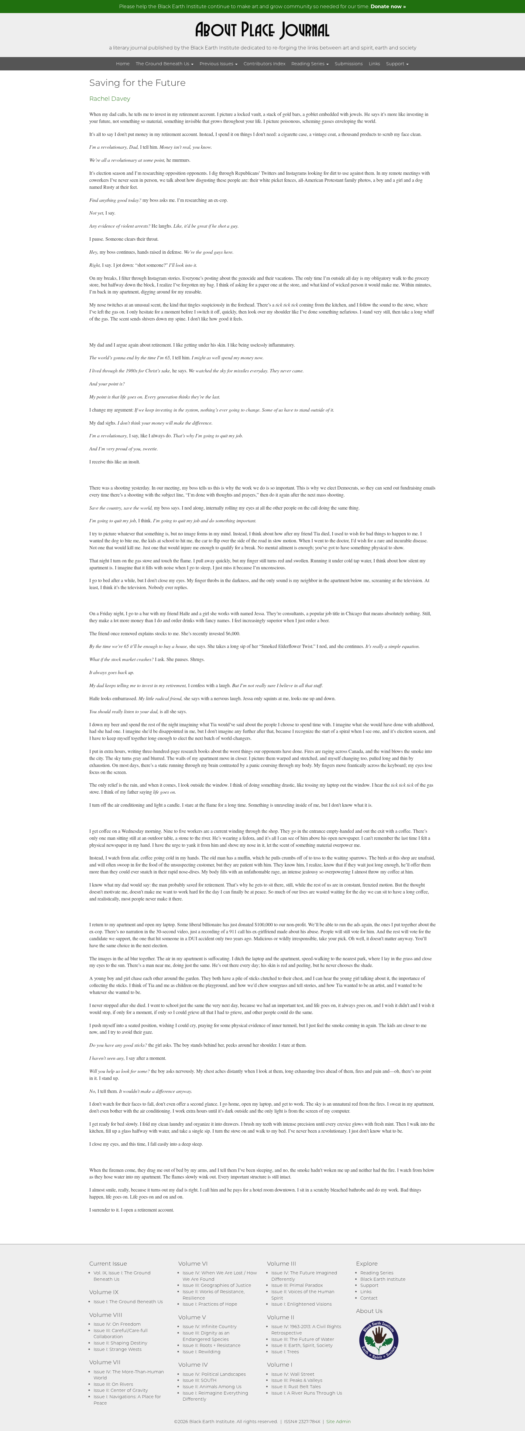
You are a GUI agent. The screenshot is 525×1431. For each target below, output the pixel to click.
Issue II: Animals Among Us (212, 1386)
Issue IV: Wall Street (292, 1374)
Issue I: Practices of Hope (210, 1304)
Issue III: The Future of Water (302, 1339)
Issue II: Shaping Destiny (120, 1343)
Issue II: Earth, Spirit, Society (302, 1345)
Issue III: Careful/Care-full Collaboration (121, 1334)
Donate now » (388, 6)
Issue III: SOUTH (200, 1380)
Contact (369, 1298)
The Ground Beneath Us (163, 63)
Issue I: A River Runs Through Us (306, 1393)
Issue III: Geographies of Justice (217, 1285)
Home (123, 63)
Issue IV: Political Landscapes (214, 1374)
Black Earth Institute (383, 1279)
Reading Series (308, 63)
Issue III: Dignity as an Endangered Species (206, 1336)
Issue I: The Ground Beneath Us (128, 1301)
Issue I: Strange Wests (118, 1349)
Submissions (349, 63)
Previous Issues (217, 63)
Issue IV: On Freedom (117, 1324)
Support (396, 63)
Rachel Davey (109, 98)
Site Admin (338, 1421)
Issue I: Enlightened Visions (301, 1304)
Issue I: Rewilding (202, 1352)
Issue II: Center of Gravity (121, 1390)
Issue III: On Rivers (113, 1384)
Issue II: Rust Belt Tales (296, 1386)
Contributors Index (264, 63)
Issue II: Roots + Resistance (212, 1345)
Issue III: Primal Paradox (297, 1285)
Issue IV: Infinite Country (210, 1326)
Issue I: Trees (285, 1352)
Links (374, 63)
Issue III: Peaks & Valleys (296, 1380)
